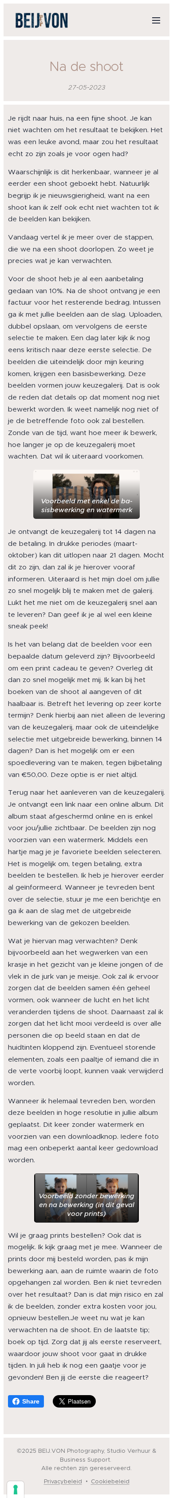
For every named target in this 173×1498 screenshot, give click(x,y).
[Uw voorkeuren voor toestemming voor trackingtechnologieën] (15, 1489)
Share (30, 1401)
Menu (156, 20)
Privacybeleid (63, 1481)
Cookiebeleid (110, 1481)
